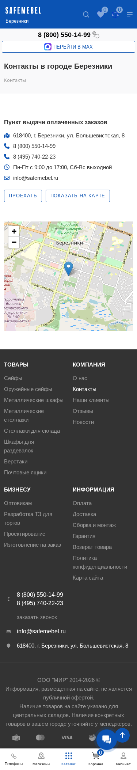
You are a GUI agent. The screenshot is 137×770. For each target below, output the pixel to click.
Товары (16, 364)
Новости (83, 422)
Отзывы (83, 411)
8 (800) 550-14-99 (64, 34)
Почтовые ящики (25, 472)
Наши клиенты (91, 400)
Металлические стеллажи (24, 415)
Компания (89, 364)
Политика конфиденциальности (100, 562)
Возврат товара (92, 547)
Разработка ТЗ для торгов (28, 518)
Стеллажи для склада (32, 431)
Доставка (84, 514)
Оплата (82, 503)
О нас (80, 378)
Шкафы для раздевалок (19, 446)
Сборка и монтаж (94, 525)
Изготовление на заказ (32, 545)
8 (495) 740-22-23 (34, 156)
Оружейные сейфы (28, 389)
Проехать (23, 195)
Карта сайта (88, 577)
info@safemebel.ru (35, 178)
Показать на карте (78, 195)
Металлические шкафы (34, 400)
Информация (93, 489)
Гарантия (84, 536)
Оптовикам (18, 503)
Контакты (84, 389)
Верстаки (15, 461)
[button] (68, 268)
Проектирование (24, 534)
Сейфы (13, 378)
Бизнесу (17, 489)
